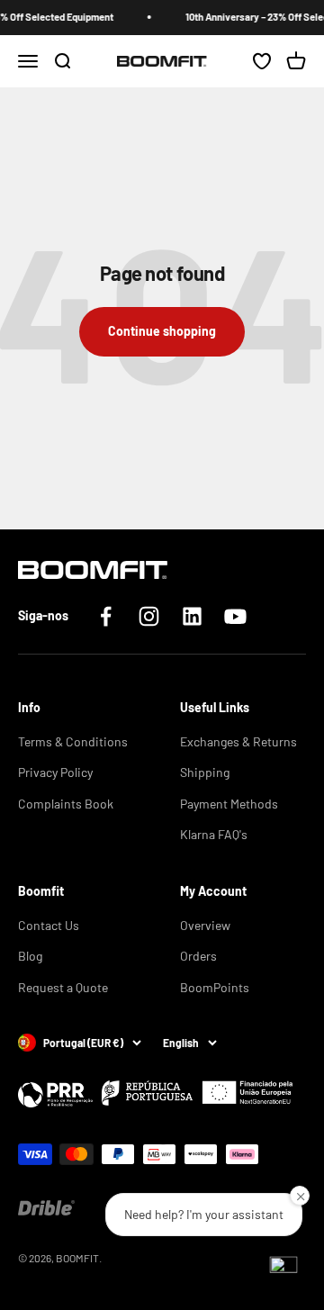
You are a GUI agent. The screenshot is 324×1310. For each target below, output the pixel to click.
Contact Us (48, 925)
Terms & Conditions (73, 741)
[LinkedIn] (192, 616)
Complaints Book (65, 803)
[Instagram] (149, 616)
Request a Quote (63, 987)
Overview (205, 925)
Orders (198, 955)
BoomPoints (214, 987)
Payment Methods (229, 803)
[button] (283, 1269)
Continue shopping (162, 331)
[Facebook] (106, 616)
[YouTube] (235, 616)
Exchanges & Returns (238, 741)
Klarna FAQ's (214, 834)
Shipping (205, 772)
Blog (30, 955)
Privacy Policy (55, 772)
